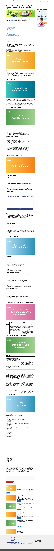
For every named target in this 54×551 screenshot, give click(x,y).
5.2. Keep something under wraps (11, 33)
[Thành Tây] (10, 1)
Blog (40, 1)
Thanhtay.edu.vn (12, 20)
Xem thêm (7, 492)
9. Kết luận (7, 39)
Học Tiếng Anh (34, 1)
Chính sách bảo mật (38, 540)
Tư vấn (44, 1)
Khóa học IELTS (21, 1)
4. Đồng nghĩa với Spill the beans (10, 28)
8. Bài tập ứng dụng (8, 38)
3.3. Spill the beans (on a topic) (11, 27)
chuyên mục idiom (18, 470)
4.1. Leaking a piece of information (11, 29)
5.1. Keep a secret (9, 32)
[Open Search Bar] (47, 1)
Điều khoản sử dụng (38, 541)
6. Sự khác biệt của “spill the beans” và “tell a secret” (13, 35)
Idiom (10, 473)
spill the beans (21, 467)
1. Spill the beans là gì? (9, 23)
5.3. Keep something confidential (11, 34)
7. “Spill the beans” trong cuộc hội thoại (11, 36)
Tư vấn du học (28, 1)
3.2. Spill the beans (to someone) (11, 26)
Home (6, 2)
